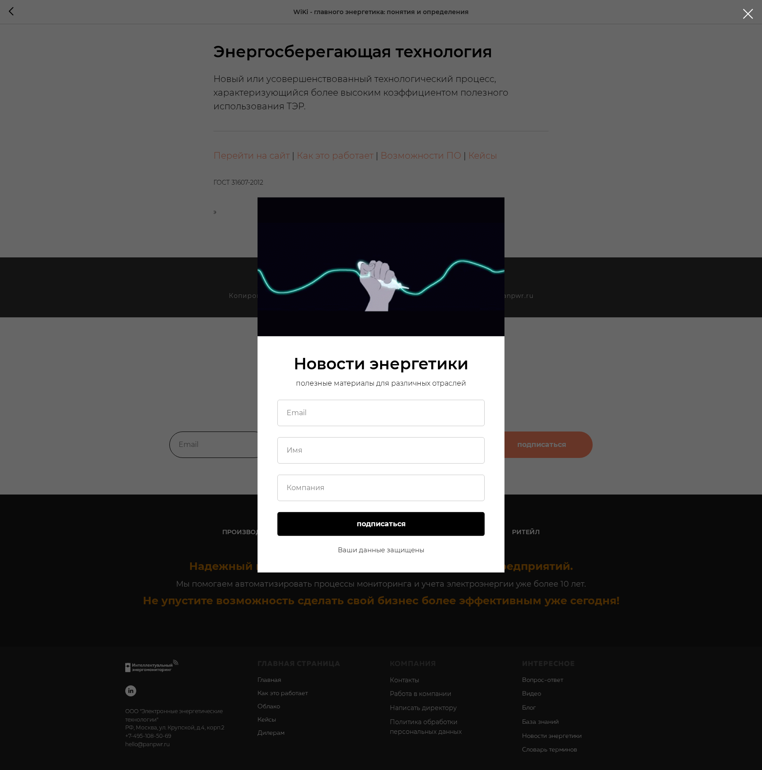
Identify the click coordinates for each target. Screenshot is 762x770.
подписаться (381, 524)
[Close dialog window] (748, 13)
